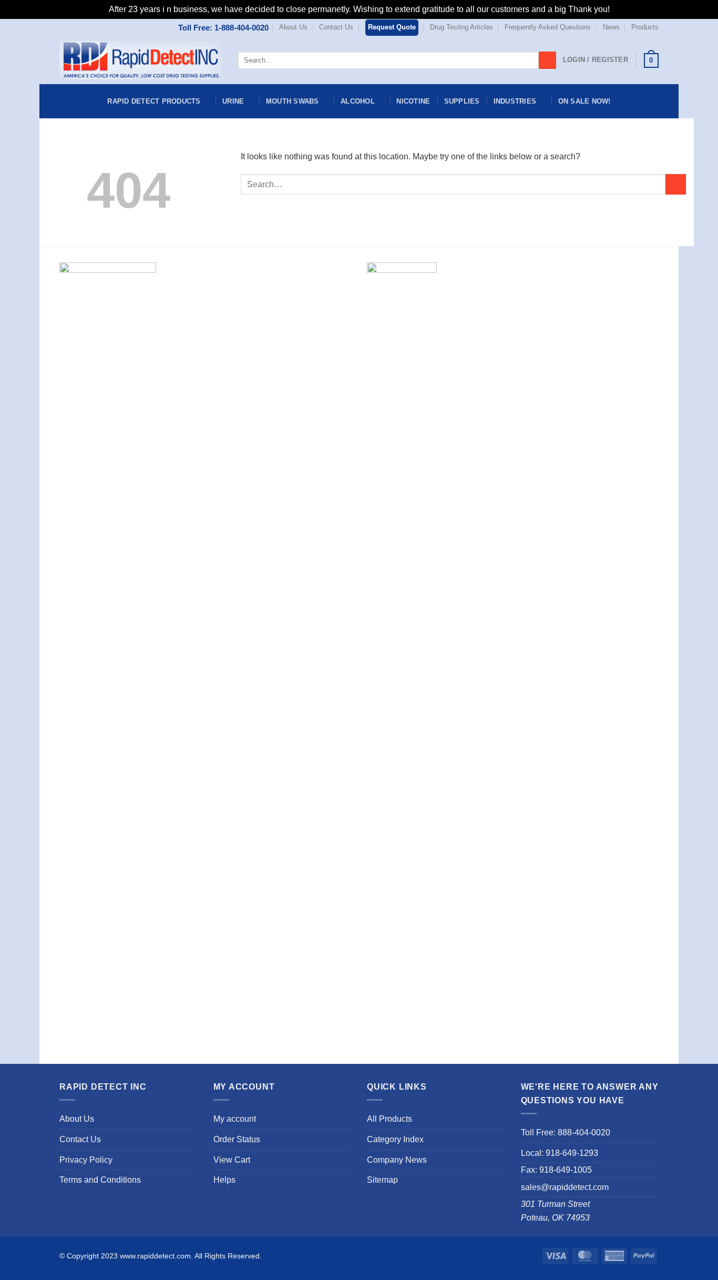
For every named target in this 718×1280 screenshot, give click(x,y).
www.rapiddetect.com (155, 1256)
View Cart (231, 1159)
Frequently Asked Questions (548, 27)
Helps (224, 1179)
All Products (389, 1118)
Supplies (462, 101)
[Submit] (547, 60)
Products (645, 27)
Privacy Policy (85, 1159)
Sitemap (382, 1179)
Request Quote (392, 27)
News (611, 27)
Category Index (395, 1139)
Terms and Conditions (100, 1179)
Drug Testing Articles (461, 27)
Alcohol (358, 101)
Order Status (236, 1139)
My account (234, 1118)
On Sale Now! (584, 101)
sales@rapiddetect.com (565, 1187)
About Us (293, 27)
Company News (397, 1159)
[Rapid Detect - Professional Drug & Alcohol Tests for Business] (140, 60)
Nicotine (413, 101)
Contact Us (336, 27)
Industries (515, 101)
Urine (233, 101)
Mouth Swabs (292, 101)
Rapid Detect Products (153, 101)
